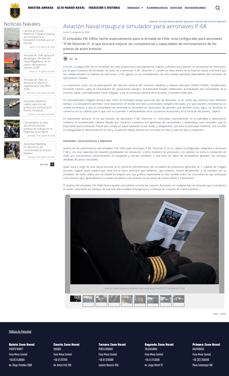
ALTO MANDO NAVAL (71, 8)
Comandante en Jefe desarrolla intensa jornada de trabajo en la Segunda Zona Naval (38, 127)
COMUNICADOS (133, 8)
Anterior (67, 244)
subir (215, 314)
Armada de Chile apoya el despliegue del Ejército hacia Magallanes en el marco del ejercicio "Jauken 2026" (39, 61)
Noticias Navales (175, 21)
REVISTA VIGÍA (176, 8)
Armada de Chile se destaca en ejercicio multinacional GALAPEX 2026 (37, 84)
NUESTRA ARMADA (40, 8)
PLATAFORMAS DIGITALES (157, 8)
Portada (163, 21)
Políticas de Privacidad (20, 332)
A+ (71, 58)
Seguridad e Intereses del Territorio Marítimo (205, 21)
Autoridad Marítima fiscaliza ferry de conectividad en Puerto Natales (37, 148)
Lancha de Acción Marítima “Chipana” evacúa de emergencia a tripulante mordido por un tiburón (39, 37)
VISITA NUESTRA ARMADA (195, 8)
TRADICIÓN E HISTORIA (104, 8)
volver (223, 314)
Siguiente (221, 244)
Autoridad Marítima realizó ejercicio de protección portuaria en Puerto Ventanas (38, 105)
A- (76, 58)
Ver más (44, 164)
